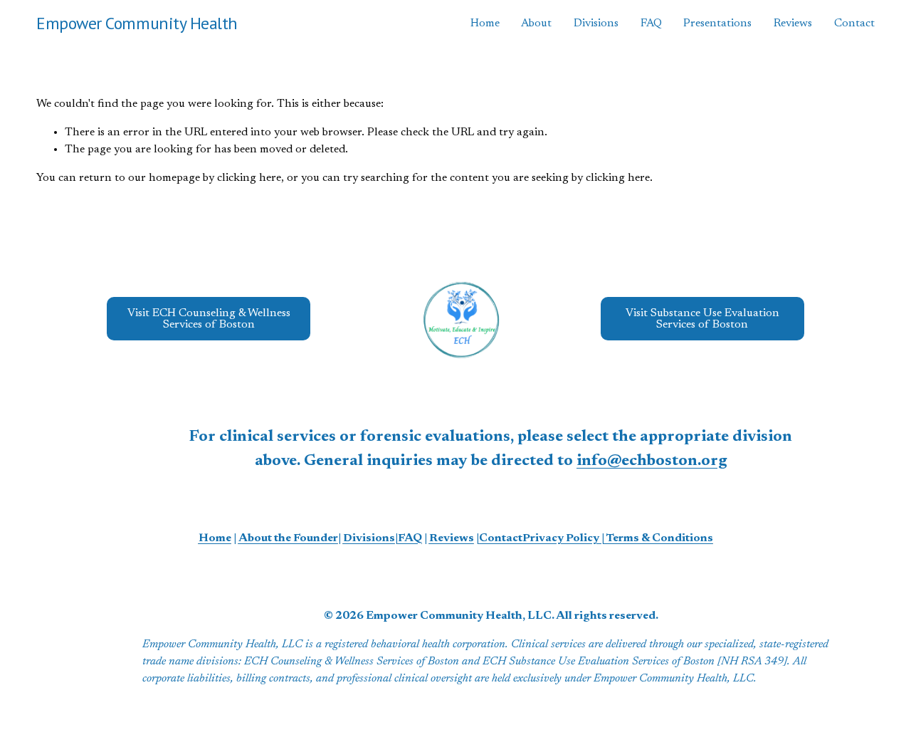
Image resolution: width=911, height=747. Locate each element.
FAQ (651, 23)
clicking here (249, 178)
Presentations (717, 23)
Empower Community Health (137, 23)
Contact (854, 23)
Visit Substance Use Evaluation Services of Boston (702, 319)
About (536, 23)
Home (485, 23)
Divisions (596, 23)
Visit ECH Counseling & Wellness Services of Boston (208, 319)
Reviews (793, 23)
